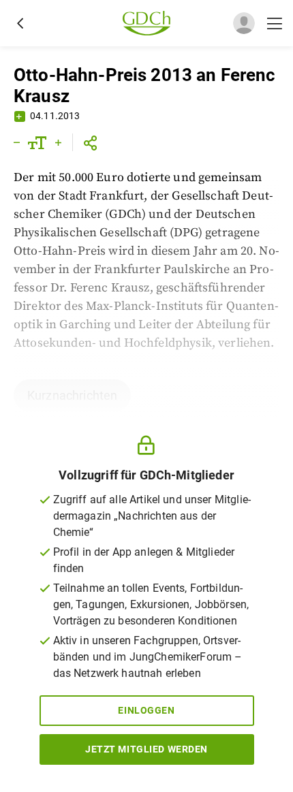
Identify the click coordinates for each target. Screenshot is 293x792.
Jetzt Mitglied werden (146, 749)
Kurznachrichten (72, 395)
